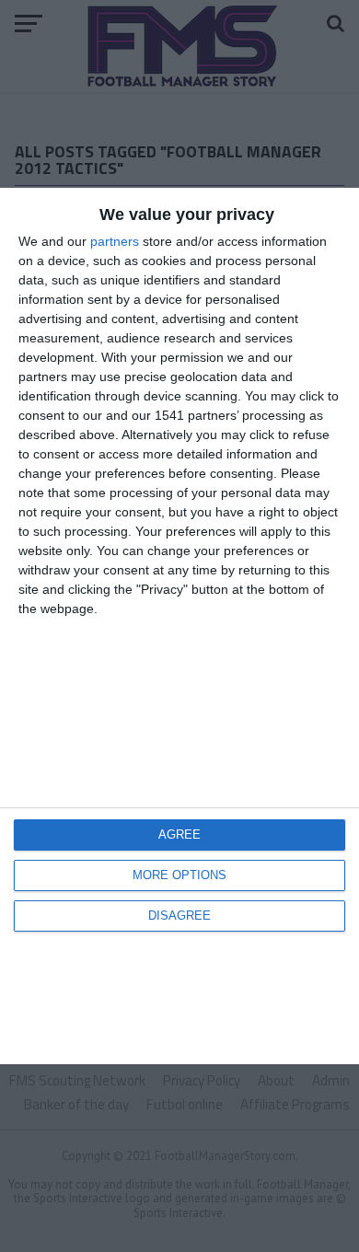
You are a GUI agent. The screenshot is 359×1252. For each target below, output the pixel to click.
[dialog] (179, 626)
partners (114, 241)
